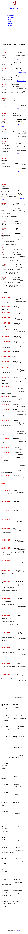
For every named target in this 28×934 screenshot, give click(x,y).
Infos (18, 59)
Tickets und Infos (21, 72)
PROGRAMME (11, 17)
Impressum (18, 930)
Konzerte (10, 15)
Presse (9, 23)
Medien (9, 21)
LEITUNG (10, 19)
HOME (9, 11)
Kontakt (10, 25)
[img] (14, 3)
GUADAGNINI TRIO (13, 13)
